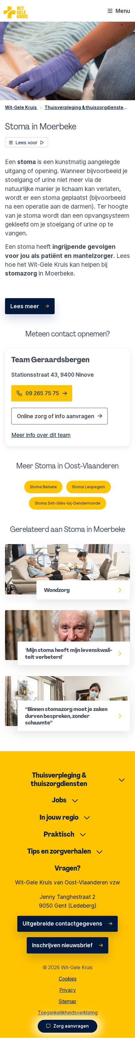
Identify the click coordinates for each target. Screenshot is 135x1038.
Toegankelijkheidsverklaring (68, 1013)
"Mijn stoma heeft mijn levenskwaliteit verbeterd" (55, 618)
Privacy (67, 990)
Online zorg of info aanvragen (55, 416)
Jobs (59, 800)
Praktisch (59, 834)
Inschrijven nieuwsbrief (62, 945)
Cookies (68, 979)
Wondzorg (19, 548)
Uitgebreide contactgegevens (62, 923)
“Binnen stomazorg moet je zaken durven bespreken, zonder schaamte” (59, 684)
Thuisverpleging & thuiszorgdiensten (59, 779)
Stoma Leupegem (88, 486)
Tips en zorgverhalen (59, 851)
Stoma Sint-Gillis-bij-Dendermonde (67, 503)
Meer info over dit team (41, 435)
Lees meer (24, 306)
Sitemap (67, 1001)
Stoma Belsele (43, 486)
